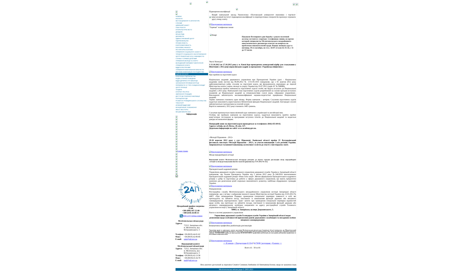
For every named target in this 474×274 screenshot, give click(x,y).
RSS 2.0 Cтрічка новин (192, 216)
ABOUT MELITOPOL (182, 109)
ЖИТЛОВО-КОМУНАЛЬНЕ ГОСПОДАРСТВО (190, 72)
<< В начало (228, 243)
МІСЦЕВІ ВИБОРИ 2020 (183, 112)
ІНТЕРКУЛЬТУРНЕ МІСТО (184, 29)
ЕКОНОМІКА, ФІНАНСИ (183, 47)
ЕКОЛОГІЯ (179, 18)
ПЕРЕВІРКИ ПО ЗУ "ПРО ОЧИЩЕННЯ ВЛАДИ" (190, 85)
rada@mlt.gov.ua (190, 239)
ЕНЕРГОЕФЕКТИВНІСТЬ (183, 45)
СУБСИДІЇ (179, 23)
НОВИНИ (179, 16)
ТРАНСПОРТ (180, 103)
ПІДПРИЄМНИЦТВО (182, 41)
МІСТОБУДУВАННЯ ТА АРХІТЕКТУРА (187, 21)
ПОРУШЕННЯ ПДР (182, 98)
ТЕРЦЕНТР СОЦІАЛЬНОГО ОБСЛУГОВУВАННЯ (191, 54)
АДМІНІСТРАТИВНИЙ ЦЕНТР (185, 38)
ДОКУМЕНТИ (180, 36)
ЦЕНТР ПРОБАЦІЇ (181, 87)
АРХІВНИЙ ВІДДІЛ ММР (183, 105)
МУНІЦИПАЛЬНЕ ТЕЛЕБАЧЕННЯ (186, 107)
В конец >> (277, 243)
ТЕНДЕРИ (179, 89)
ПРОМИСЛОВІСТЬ (182, 43)
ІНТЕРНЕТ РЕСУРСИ (182, 92)
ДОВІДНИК (179, 32)
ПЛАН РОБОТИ (181, 27)
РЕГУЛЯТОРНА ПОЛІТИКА (184, 49)
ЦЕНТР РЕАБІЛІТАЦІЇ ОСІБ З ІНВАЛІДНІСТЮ (190, 56)
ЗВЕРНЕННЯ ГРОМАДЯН (184, 94)
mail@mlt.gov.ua (190, 260)
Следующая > (266, 243)
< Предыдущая (240, 243)
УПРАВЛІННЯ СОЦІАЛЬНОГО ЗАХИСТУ (188, 52)
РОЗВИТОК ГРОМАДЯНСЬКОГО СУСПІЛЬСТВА (191, 100)
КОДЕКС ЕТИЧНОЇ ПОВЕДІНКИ (186, 78)
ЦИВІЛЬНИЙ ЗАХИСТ (182, 25)
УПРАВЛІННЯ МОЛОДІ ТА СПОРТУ (187, 61)
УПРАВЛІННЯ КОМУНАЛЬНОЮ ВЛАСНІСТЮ (190, 69)
